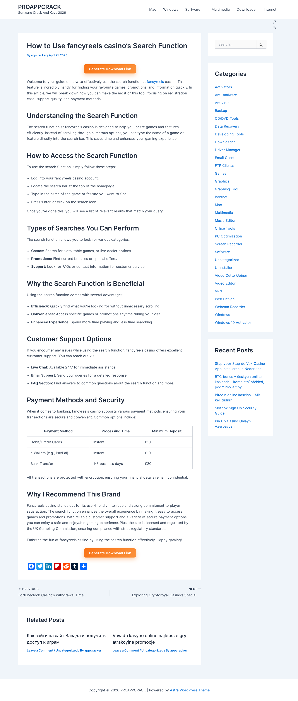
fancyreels (155, 81)
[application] (202, 9)
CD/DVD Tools (227, 118)
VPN (218, 291)
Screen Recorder (228, 244)
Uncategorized (67, 650)
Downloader (247, 9)
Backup (221, 110)
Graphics (222, 181)
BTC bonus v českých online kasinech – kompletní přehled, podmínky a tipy (239, 381)
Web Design (225, 299)
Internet (270, 9)
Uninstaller (223, 267)
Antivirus (222, 103)
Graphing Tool (226, 189)
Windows (170, 9)
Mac (152, 9)
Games (220, 173)
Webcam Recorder (230, 307)
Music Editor (225, 220)
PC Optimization (228, 236)
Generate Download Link (110, 69)
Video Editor (225, 283)
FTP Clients (224, 165)
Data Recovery (227, 126)
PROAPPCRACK (39, 6)
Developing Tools (229, 134)
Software (192, 9)
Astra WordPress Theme (190, 690)
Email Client (225, 157)
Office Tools (225, 228)
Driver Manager (227, 150)
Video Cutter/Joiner (231, 275)
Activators (223, 87)
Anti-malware (226, 95)
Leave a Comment (40, 650)
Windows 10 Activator (233, 322)
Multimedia (221, 9)
